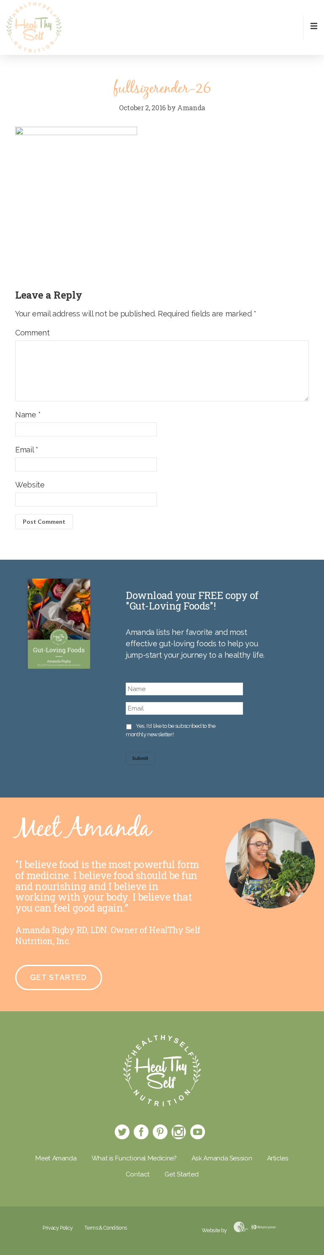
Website (29, 484)
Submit (140, 758)
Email (26, 449)
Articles (278, 1158)
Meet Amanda (55, 1158)
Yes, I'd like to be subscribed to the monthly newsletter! (171, 730)
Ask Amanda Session (222, 1158)
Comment (32, 332)
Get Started (58, 977)
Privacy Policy (58, 1228)
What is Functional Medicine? (134, 1158)
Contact (138, 1174)
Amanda (191, 107)
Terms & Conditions (105, 1228)
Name (28, 414)
